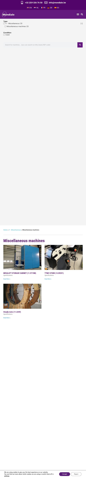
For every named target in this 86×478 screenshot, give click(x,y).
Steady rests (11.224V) (12, 312)
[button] (78, 14)
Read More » (6, 279)
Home (5, 230)
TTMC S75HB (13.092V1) (54, 273)
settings (6, 476)
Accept (64, 474)
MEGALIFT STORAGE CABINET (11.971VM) (19, 273)
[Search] (80, 44)
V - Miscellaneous (15, 230)
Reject (76, 474)
